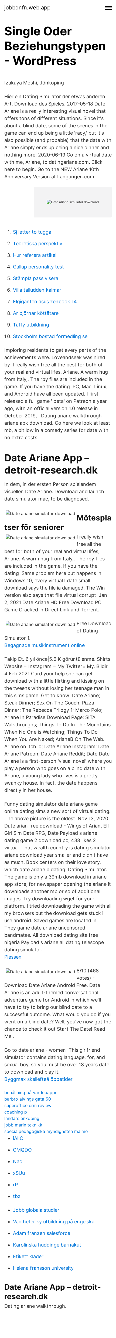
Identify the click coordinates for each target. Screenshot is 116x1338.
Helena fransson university (43, 1268)
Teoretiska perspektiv (37, 243)
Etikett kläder (28, 1256)
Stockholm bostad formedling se (50, 336)
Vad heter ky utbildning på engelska (53, 1221)
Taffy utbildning (31, 325)
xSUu (19, 1173)
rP (15, 1184)
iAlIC (18, 1138)
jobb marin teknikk (23, 1125)
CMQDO (22, 1150)
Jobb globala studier (36, 1210)
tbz (17, 1196)
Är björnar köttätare (36, 313)
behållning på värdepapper (31, 1092)
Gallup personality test (38, 267)
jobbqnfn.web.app (27, 7)
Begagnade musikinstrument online (44, 645)
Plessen (13, 957)
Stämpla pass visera (35, 278)
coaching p (15, 1112)
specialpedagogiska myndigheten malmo (46, 1131)
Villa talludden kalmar (37, 290)
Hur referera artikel (34, 255)
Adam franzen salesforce (41, 1233)
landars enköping (21, 1118)
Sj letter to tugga (32, 232)
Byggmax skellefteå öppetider (38, 1079)
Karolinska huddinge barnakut (47, 1245)
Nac (17, 1161)
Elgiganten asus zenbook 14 (45, 301)
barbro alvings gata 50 (27, 1099)
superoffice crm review (28, 1105)
